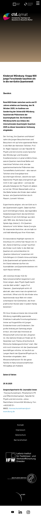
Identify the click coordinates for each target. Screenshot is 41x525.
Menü (38, 3)
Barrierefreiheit (20, 440)
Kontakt (20, 425)
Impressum (20, 430)
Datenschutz (20, 435)
